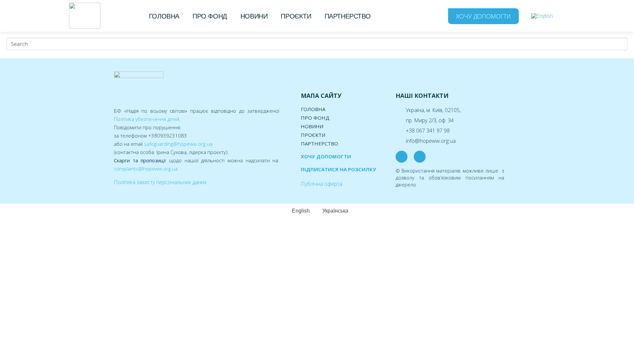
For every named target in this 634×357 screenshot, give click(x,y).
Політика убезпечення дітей (146, 119)
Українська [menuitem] (335, 211)
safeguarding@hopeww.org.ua (178, 143)
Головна (164, 16)
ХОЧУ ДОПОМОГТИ (326, 156)
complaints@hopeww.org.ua (146, 168)
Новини (254, 16)
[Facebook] (401, 157)
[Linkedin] (420, 157)
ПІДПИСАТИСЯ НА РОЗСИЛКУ (338, 169)
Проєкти (296, 16)
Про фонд (210, 16)
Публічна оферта (321, 183)
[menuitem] (542, 15)
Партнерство (348, 16)
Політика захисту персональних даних (160, 182)
